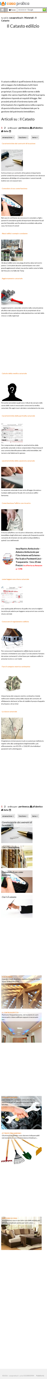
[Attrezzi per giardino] (21, 1148)
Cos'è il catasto (9, 897)
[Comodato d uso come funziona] (12, 205)
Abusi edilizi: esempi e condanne (14, 233)
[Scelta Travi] (21, 991)
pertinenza (24, 128)
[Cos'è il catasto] (17, 906)
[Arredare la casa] (21, 1233)
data (6, 131)
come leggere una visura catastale (15, 579)
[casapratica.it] (14, 3)
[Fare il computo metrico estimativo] (12, 683)
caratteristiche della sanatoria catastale (18, 461)
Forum (13, 10)
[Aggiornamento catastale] (12, 295)
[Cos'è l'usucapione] (17, 856)
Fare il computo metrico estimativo (16, 667)
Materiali (29, 17)
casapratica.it (16, 17)
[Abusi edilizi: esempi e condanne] (12, 250)
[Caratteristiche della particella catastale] (12, 432)
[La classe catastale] (12, 728)
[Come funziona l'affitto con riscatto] (12, 519)
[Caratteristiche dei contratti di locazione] (12, 160)
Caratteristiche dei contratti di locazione (18, 143)
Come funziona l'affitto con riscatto (16, 503)
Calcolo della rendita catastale (14, 373)
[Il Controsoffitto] (21, 1027)
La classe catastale (9, 712)
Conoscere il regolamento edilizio (15, 622)
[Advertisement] (23, 53)
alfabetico (37, 128)
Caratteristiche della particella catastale (18, 416)
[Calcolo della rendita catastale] (12, 390)
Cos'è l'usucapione (11, 847)
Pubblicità (40, 1376)
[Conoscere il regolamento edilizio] (12, 638)
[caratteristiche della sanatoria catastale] (12, 477)
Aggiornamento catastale (12, 278)
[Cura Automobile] (21, 1112)
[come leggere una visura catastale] (12, 595)
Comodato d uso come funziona (14, 188)
